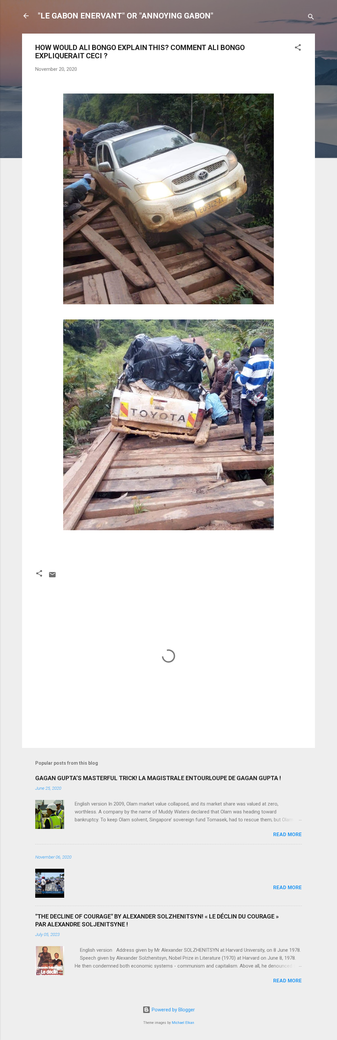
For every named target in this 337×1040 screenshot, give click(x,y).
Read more (287, 834)
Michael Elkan (183, 1023)
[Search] (311, 18)
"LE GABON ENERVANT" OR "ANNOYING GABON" (125, 15)
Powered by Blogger (172, 1010)
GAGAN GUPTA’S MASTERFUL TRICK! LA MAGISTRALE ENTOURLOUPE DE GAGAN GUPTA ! (158, 778)
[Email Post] (52, 577)
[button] (298, 48)
